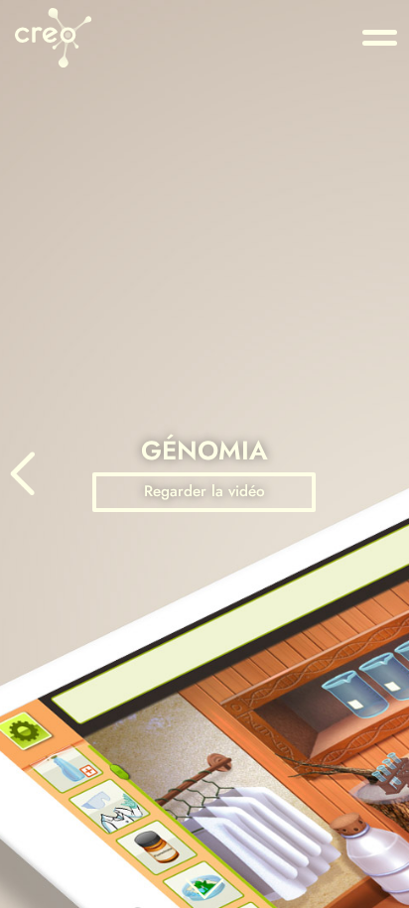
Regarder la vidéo (204, 491)
